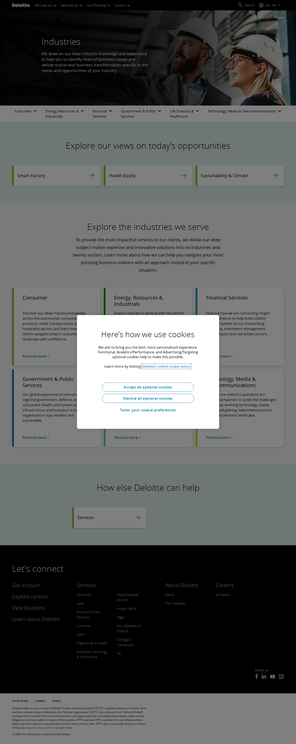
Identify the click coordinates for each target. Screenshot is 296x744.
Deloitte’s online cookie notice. (166, 366)
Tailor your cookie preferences (148, 410)
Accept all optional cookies (148, 387)
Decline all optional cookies (148, 398)
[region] (148, 372)
